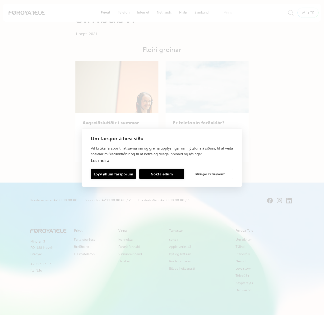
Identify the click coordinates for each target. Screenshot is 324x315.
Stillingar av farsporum (210, 174)
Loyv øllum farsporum (113, 174)
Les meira (100, 160)
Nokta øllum (162, 174)
